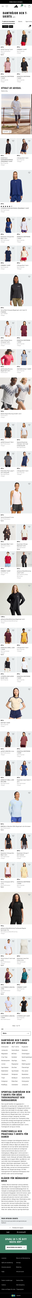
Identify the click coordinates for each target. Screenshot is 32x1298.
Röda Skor (15, 1081)
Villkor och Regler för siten (8, 1289)
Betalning (18, 1267)
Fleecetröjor (25, 1067)
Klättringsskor (26, 1064)
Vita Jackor (25, 1071)
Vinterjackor (5, 1047)
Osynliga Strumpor (14, 1061)
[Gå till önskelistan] (7, 6)
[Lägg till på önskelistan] (13, 32)
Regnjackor (15, 1064)
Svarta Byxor (15, 1050)
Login (7, 1232)
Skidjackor (15, 1074)
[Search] (25, 6)
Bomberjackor (5, 1060)
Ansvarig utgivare (6, 1267)
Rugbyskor (25, 1047)
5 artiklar (5, 131)
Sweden (19, 1295)
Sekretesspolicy (20, 1285)
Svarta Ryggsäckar (25, 1061)
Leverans (4, 1258)
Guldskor (14, 1057)
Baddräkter (4, 1071)
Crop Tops (4, 1057)
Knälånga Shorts (4, 1085)
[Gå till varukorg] (29, 6)
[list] (16, 22)
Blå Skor (14, 1053)
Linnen (3, 1064)
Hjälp (3, 1271)
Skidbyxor (15, 1078)
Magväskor (4, 1053)
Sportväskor (5, 1067)
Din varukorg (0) (21, 1232)
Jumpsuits (4, 1050)
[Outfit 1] (16, 114)
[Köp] (16, 7)
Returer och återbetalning (23, 1258)
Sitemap (18, 1262)
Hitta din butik (20, 1271)
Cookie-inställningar (7, 1280)
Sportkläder (15, 1071)
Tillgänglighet (20, 1289)
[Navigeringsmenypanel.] (3, 6)
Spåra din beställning (7, 1262)
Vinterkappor (26, 1053)
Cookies (4, 1285)
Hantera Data (19, 1280)
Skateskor (25, 1050)
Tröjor (3, 1078)
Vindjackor (4, 1081)
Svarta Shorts (26, 1078)
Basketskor (25, 1074)
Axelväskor (15, 1084)
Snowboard (4, 1074)
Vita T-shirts (15, 1047)
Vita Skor (14, 1067)
